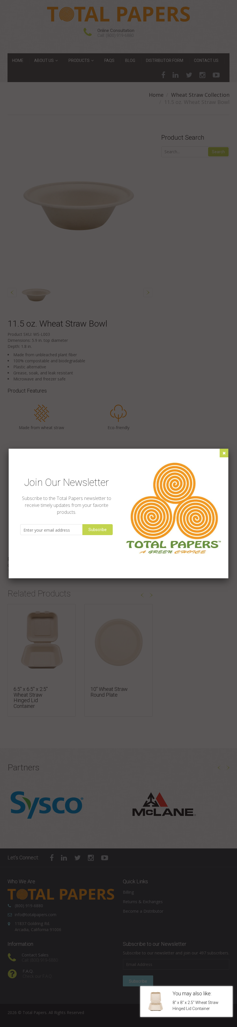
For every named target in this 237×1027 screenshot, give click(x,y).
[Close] (224, 453)
